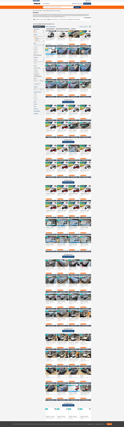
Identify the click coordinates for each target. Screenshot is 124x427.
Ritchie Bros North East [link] (51, 291)
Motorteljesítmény (37, 111)
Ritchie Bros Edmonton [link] (51, 383)
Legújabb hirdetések (37, 92)
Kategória (35, 34)
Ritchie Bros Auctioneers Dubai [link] (74, 160)
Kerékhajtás (36, 113)
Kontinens (35, 57)
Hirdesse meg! (87, 3)
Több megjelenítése (87, 17)
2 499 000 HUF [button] (49, 44)
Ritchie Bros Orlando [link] (74, 137)
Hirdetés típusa (36, 29)
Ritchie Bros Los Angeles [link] (51, 62)
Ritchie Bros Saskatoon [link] (74, 325)
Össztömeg (36, 108)
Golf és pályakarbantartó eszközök (49, 10)
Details (35, 101)
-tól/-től (35, 88)
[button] (39, 27)
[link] (51, 34)
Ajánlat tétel (71, 44)
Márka (35, 43)
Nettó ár (35, 78)
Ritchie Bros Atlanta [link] (62, 62)
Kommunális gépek (38, 10)
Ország (35, 65)
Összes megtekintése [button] (37, 54)
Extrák (35, 106)
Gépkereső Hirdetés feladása (68, 102)
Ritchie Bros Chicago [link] (51, 120)
